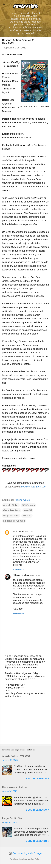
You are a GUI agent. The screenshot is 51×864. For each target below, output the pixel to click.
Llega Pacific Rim (12, 818)
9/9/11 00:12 (29, 532)
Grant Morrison (11, 510)
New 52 (28, 510)
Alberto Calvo (10, 505)
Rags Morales (11, 515)
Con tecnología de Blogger (27, 853)
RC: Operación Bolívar (14, 787)
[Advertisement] (25, 721)
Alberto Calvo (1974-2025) (16, 756)
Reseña (26, 515)
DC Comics (28, 505)
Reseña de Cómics (14, 520)
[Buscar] (47, 5)
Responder (18, 570)
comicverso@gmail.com (33, 486)
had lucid (18, 531)
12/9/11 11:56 (35, 576)
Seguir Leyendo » (37, 778)
